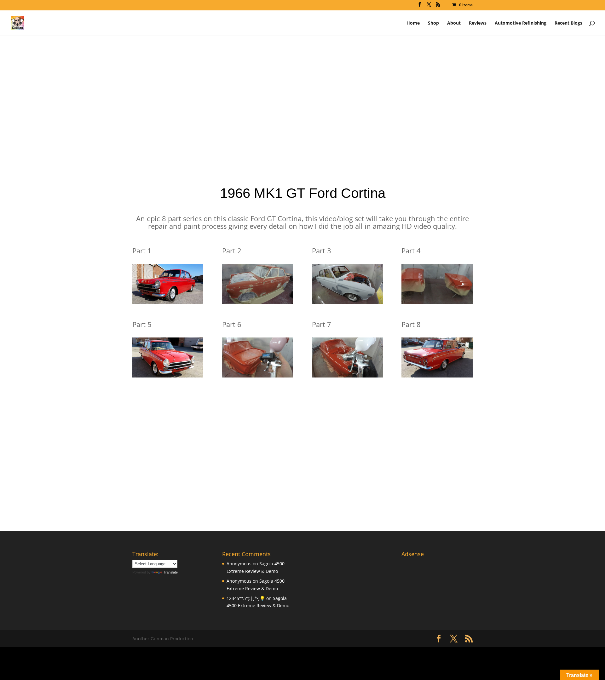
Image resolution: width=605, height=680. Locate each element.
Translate (170, 572)
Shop (433, 23)
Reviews (478, 23)
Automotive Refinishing (520, 23)
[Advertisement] (302, 120)
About (454, 23)
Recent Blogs (568, 23)
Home (413, 23)
